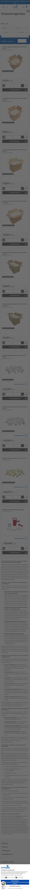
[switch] (3, 888)
